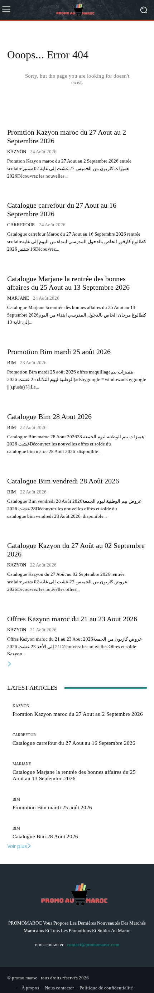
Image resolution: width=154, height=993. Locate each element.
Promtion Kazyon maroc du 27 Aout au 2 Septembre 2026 (78, 714)
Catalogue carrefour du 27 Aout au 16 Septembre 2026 (74, 743)
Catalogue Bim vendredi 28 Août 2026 (63, 481)
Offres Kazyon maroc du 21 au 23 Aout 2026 (72, 619)
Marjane (18, 298)
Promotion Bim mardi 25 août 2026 (59, 352)
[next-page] (9, 664)
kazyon (16, 151)
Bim (11, 362)
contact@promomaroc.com (93, 944)
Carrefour (21, 224)
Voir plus (17, 846)
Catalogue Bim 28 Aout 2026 (49, 416)
